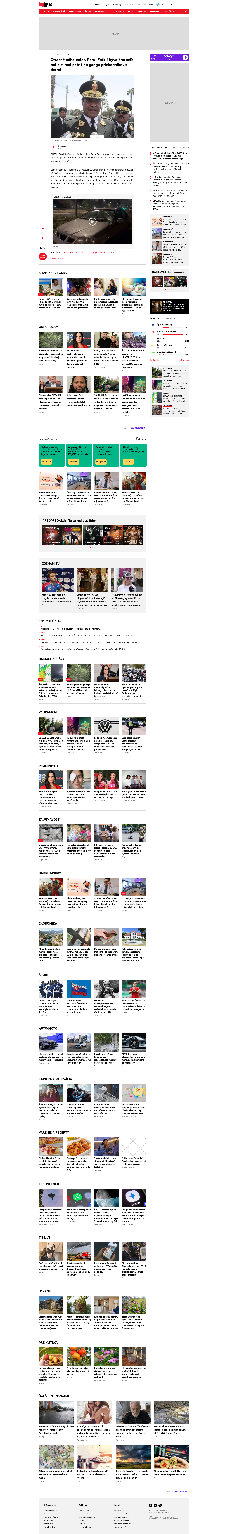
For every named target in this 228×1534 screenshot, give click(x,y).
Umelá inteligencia (128, 1224)
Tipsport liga (43, 1015)
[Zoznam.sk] (156, 1518)
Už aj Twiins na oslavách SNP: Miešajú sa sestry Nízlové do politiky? (105, 794)
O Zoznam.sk (50, 1505)
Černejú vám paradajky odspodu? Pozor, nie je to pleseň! (78, 1371)
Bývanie (45, 1291)
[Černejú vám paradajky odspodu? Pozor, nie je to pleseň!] (78, 1356)
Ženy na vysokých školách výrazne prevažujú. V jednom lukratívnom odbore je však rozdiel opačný (51, 1110)
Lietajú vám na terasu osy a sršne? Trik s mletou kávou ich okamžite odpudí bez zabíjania (134, 1372)
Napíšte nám (48, 1524)
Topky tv (141, 11)
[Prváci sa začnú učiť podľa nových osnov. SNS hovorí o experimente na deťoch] (51, 1251)
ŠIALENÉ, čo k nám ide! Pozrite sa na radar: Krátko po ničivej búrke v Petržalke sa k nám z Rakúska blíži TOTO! (90, 642)
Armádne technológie (46, 1224)
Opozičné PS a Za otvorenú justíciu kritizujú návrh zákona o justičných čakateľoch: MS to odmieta (106, 690)
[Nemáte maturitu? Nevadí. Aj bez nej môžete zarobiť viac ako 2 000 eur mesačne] (78, 1093)
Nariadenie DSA (49, 1527)
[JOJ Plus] (153, 353)
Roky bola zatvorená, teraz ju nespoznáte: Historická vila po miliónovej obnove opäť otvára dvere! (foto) (133, 955)
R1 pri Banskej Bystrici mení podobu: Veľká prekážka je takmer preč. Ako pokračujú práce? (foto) (50, 955)
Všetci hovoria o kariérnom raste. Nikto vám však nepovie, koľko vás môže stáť (105, 1109)
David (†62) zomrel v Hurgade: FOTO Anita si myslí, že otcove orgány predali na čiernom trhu (50, 303)
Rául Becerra (82, 252)
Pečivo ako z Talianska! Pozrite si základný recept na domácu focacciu (134, 1161)
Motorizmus (98, 1015)
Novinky (69, 1066)
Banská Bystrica (127, 699)
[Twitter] (160, 1505)
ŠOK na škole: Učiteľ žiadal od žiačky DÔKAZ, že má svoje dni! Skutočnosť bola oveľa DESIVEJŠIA (105, 850)
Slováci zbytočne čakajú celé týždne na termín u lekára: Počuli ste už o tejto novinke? (105, 497)
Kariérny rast (98, 1116)
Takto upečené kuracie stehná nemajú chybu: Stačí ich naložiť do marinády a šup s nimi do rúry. (78, 1164)
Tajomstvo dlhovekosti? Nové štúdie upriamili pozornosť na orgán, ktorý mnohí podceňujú (78, 849)
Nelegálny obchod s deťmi (102, 252)
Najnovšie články (50, 621)
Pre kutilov (48, 1342)
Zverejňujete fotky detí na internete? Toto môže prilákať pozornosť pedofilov (105, 1267)
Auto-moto (48, 1028)
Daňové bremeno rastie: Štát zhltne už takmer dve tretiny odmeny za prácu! (106, 952)
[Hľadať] (186, 11)
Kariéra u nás (48, 1520)
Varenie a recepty (54, 1132)
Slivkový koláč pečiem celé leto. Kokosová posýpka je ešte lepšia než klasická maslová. (49, 1162)
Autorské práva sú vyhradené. (159, 1512)
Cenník (81, 1520)
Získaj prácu (70, 1116)
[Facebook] (150, 1505)
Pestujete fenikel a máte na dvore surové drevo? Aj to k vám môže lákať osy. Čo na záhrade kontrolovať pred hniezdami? (78, 1322)
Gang (65, 252)
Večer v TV (171, 318)
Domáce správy (51, 659)
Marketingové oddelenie (123, 1524)
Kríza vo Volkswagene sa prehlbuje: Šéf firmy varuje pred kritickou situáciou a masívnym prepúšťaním (86, 635)
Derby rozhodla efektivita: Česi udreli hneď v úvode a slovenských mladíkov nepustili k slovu (76, 1006)
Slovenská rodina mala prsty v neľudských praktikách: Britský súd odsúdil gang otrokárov (77, 303)
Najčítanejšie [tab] (159, 147)
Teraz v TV (156, 318)
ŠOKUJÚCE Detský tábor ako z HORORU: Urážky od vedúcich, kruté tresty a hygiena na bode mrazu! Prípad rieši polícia (51, 743)
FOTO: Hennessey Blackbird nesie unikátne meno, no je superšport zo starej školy (133, 1058)
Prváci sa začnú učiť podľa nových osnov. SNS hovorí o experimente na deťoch (51, 1266)
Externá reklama (85, 1514)
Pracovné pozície (48, 439)
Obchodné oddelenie (121, 1517)
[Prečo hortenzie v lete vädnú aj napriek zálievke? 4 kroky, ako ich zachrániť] (106, 1356)
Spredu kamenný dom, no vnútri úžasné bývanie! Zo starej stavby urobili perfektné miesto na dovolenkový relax (51, 1322)
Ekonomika (118, 11)
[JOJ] (153, 332)
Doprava (97, 1066)
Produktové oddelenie (122, 1514)
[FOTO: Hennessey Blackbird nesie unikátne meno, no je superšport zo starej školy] (134, 1042)
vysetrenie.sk (70, 857)
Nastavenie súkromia (51, 1517)
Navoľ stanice (154, 360)
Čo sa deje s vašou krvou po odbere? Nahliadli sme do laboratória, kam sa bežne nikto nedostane (78, 497)
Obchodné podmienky (87, 1517)
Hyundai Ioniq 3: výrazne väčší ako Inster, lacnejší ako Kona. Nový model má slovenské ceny (78, 1058)
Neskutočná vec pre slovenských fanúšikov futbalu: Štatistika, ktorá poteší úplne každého (133, 497)
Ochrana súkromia (50, 1514)
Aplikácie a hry (71, 1221)
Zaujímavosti (101, 11)
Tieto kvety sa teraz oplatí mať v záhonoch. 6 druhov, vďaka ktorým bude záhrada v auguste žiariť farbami (133, 1322)
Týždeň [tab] (184, 147)
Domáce (45, 11)
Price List (82, 1524)
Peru (72, 252)
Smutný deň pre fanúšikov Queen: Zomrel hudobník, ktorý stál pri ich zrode (134, 794)
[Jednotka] (153, 339)
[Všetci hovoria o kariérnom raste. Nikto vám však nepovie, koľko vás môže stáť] (106, 1093)
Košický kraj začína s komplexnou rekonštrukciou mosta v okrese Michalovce (105, 1058)
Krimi (40, 311)
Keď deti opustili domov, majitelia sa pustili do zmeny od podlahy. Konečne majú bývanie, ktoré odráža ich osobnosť (106, 1322)
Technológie (49, 1184)
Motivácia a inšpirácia (129, 1116)
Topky (64, 55)
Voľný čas (168, 11)
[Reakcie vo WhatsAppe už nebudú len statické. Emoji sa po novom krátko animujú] (78, 1198)
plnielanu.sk (98, 910)
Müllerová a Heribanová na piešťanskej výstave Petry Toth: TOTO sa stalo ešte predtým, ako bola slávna (126, 600)
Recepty (41, 1383)
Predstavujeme (44, 1063)
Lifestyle (154, 11)
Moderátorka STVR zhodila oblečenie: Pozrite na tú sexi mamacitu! (71, 628)
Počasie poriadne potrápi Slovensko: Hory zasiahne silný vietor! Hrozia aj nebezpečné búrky (78, 689)
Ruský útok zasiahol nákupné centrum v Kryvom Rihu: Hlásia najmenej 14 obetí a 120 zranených (78, 1269)
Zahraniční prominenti (46, 806)
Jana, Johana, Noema (132, 4)
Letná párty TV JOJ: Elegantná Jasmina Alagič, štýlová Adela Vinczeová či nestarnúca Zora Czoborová (92, 600)
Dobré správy (50, 873)
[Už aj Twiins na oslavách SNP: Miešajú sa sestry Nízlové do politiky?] (106, 779)
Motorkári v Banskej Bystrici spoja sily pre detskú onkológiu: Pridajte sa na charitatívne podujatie (132, 690)
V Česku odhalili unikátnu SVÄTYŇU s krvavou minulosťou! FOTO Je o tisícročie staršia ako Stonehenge (51, 850)
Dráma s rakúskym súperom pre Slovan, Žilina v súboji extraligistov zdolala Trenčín (48, 1006)
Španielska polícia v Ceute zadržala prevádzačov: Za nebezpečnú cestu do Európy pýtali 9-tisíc (83, 649)
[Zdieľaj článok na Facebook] (43, 238)
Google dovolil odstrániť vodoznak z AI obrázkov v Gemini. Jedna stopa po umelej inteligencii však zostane (133, 1215)
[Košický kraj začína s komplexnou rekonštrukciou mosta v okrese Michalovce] (106, 1042)
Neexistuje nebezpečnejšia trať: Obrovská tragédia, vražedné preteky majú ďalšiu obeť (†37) (105, 1006)
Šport (88, 11)
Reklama (83, 1505)
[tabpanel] (169, 181)
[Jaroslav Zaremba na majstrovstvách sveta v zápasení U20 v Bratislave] (58, 580)
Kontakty (118, 1505)
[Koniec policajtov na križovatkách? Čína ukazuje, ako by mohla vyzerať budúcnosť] (134, 833)
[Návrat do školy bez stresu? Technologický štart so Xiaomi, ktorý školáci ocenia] (78, 887)
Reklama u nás (84, 1510)
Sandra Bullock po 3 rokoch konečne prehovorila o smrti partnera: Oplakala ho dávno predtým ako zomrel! (49, 797)
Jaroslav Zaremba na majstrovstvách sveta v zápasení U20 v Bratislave (56, 598)
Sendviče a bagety (128, 1167)
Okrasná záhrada (99, 1380)
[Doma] (153, 346)
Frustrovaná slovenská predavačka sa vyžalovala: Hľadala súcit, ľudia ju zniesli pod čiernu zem (106, 303)
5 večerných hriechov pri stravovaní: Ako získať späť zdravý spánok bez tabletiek (105, 1162)
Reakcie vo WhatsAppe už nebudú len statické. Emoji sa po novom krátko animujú (78, 1214)
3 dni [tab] (174, 147)
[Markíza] (153, 325)
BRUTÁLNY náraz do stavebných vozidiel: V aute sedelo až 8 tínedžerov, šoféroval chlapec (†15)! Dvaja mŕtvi (174, 411)
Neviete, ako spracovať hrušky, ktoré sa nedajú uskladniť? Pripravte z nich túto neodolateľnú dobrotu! (49, 1374)
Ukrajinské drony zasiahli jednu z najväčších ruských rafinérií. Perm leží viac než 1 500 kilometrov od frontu (50, 1215)
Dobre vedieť (43, 504)
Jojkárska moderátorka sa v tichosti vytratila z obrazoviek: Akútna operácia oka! (78, 796)
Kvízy (130, 11)
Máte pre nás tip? (120, 1527)
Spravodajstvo (119, 1510)
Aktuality (42, 1119)
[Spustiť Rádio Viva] (169, 55)
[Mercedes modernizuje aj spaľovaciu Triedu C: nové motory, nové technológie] (51, 1042)
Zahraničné (59, 11)
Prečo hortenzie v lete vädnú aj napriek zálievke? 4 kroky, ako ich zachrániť (106, 1372)
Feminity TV (81, 608)
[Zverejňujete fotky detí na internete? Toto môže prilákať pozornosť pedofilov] (106, 1251)
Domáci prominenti (72, 803)
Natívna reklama (85, 1527)
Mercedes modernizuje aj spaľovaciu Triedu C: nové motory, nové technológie (51, 1057)
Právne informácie (50, 1510)
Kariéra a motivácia (55, 1079)
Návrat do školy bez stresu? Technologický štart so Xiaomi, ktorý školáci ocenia (49, 497)
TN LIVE (45, 1237)
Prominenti (75, 11)
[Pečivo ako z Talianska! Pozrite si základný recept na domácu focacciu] (134, 1146)
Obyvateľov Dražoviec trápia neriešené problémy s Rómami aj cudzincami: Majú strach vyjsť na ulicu (133, 305)
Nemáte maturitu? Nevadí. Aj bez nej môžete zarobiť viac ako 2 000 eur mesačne (78, 1109)
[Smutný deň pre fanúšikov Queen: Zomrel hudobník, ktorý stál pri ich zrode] (134, 779)
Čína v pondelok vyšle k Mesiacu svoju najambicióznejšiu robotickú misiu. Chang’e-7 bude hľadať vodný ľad (106, 1215)
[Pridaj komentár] (43, 229)
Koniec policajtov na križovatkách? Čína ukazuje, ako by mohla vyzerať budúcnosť (132, 849)
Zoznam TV (51, 563)
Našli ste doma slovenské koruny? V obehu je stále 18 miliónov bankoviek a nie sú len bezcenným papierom (78, 955)
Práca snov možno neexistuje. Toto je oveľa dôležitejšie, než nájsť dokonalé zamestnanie (133, 1109)
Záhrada (69, 1377)
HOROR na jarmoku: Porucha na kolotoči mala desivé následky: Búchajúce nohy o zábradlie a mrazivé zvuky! (78, 743)
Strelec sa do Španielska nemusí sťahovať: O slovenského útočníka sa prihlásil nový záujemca (133, 1005)
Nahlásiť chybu (57, 259)
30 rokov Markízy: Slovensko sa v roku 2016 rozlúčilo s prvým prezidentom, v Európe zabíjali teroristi (134, 1269)
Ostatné (69, 1015)
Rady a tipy (98, 1170)
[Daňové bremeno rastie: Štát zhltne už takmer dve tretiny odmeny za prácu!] (106, 937)
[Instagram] (155, 1505)
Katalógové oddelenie (122, 1520)
